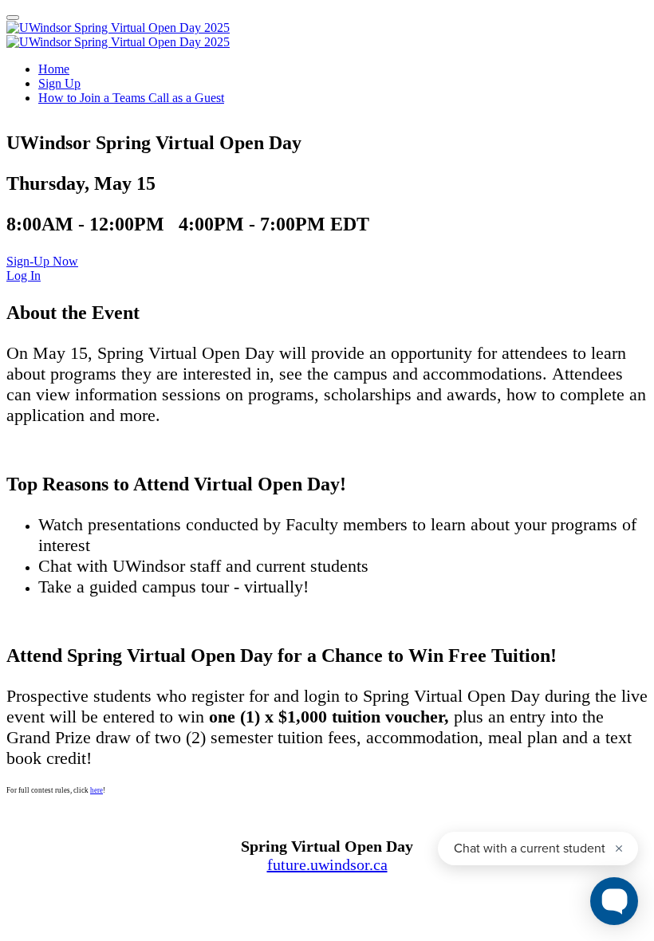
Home (53, 69)
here (96, 790)
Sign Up (59, 83)
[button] (42, 261)
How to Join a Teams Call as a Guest (131, 97)
